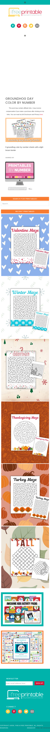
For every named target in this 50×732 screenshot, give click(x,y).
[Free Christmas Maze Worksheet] (25, 400)
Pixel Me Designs (43, 728)
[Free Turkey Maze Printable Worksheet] (25, 525)
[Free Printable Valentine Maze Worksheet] (25, 275)
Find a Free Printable (25, 12)
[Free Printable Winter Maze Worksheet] (25, 337)
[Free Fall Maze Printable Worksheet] (25, 587)
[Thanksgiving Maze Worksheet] (25, 462)
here (41, 114)
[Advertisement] (25, 64)
